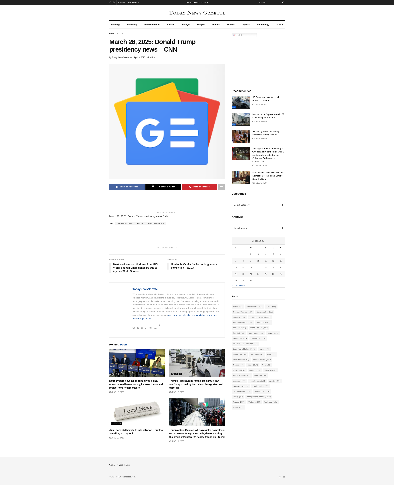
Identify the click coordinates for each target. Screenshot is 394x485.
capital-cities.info (204, 315)
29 (243, 280)
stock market (261, 386)
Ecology (115, 24)
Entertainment (152, 24)
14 (236, 267)
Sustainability (241, 391)
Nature (238, 365)
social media (257, 381)
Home (111, 33)
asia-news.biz (174, 315)
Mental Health (262, 360)
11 (266, 261)
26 (273, 274)
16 (251, 267)
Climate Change (243, 312)
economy (263, 322)
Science (231, 24)
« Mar (234, 285)
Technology (263, 24)
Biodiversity (254, 307)
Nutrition (239, 370)
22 (243, 274)
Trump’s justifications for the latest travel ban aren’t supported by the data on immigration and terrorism (196, 384)
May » (242, 285)
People (201, 24)
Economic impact (243, 322)
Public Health (241, 375)
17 (258, 267)
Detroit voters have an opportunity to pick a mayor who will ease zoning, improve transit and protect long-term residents (136, 384)
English (238, 35)
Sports (246, 24)
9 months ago (261, 104)
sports (274, 381)
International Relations (245, 344)
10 (258, 261)
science (239, 381)
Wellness (271, 402)
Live (271, 354)
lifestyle (257, 354)
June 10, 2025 (177, 441)
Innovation (258, 338)
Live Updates (241, 360)
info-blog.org (189, 315)
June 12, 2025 (117, 392)
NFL (266, 365)
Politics (216, 24)
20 (281, 267)
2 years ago (260, 165)
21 (236, 274)
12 (273, 261)
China (271, 307)
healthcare (240, 338)
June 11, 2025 (117, 438)
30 (251, 280)
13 (281, 261)
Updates (254, 402)
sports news (240, 386)
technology (262, 391)
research (260, 375)
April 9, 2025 (139, 57)
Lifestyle (185, 24)
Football (239, 333)
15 (243, 267)
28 (236, 280)
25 (266, 274)
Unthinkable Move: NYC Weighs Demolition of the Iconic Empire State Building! (267, 175)
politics (140, 223)
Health (170, 24)
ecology (239, 317)
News (253, 365)
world (238, 407)
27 (281, 274)
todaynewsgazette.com (125, 477)
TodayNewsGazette (120, 57)
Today (238, 397)
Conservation (265, 312)
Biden (237, 307)
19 (273, 267)
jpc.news (146, 318)
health (273, 333)
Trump (238, 402)
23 (251, 274)
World (279, 24)
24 (258, 274)
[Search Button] (283, 2)
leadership (240, 354)
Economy (132, 24)
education (239, 328)
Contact (121, 2)
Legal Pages (132, 2)
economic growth (260, 317)
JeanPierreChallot (125, 223)
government (256, 333)
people (254, 370)
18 (266, 267)
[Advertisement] (167, 202)
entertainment (259, 328)
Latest (264, 349)
